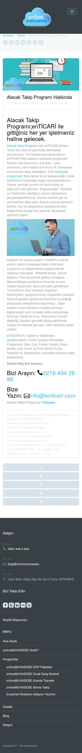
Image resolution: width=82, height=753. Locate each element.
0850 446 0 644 (18, 549)
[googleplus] (41, 484)
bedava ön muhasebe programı (25, 418)
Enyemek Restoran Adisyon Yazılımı (30, 694)
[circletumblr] (40, 43)
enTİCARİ (13, 335)
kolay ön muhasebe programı (24, 444)
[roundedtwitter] (11, 606)
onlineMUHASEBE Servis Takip (28, 687)
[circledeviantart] (35, 43)
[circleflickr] (23, 43)
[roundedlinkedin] (17, 606)
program (34, 453)
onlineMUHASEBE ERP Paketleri (29, 667)
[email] (41, 501)
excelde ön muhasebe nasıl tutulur (28, 440)
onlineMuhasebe (16, 453)
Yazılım (47, 453)
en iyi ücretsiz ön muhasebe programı (29, 436)
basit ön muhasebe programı (53, 414)
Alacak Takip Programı (22, 145)
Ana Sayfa (10, 641)
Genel (21, 35)
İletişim (7, 725)
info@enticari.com (53, 395)
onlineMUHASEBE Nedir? (21, 650)
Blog (6, 716)
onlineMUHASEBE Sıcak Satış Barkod (32, 674)
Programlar (10, 659)
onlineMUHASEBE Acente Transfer (30, 680)
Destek (7, 706)
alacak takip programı (20, 414)
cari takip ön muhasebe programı (26, 427)
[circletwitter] (11, 43)
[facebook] (41, 467)
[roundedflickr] (23, 606)
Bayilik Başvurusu (15, 620)
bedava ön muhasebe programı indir (28, 423)
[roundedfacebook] (5, 606)
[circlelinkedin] (17, 43)
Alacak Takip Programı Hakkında (39, 97)
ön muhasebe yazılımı (49, 449)
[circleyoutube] (29, 43)
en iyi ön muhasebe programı (24, 432)
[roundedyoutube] (29, 606)
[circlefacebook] (5, 43)
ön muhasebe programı (20, 449)
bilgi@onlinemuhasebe (23, 564)
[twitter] (41, 476)
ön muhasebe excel (55, 444)
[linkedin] (41, 493)
